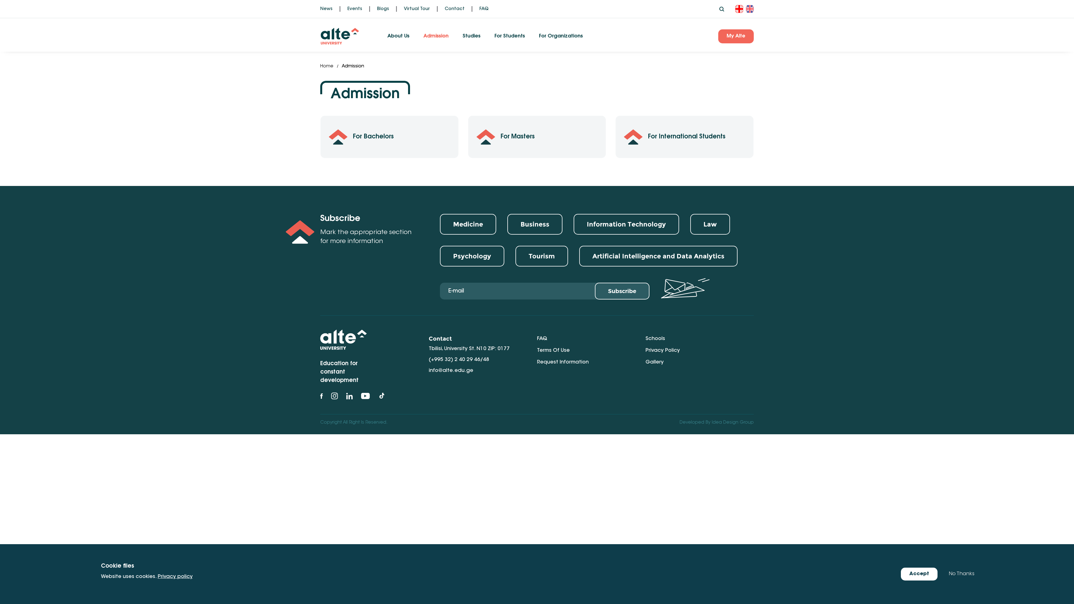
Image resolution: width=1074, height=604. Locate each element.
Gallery (655, 362)
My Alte (736, 36)
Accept (919, 574)
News (326, 9)
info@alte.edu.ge (451, 370)
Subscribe (622, 291)
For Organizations (561, 36)
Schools (655, 338)
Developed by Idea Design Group (717, 422)
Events (354, 9)
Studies (472, 36)
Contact (455, 9)
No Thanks (961, 574)
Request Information (563, 362)
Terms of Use (553, 350)
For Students (509, 36)
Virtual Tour (417, 9)
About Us (398, 36)
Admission (436, 36)
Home (326, 66)
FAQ (484, 9)
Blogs (383, 9)
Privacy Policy (663, 350)
